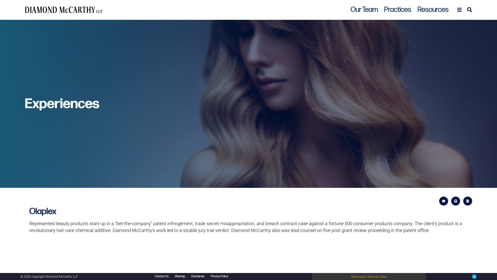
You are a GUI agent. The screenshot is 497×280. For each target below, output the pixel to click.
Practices (397, 9)
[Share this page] (444, 200)
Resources (433, 9)
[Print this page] (456, 200)
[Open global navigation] (458, 10)
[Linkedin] (473, 276)
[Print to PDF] (467, 201)
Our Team (364, 9)
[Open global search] (468, 10)
